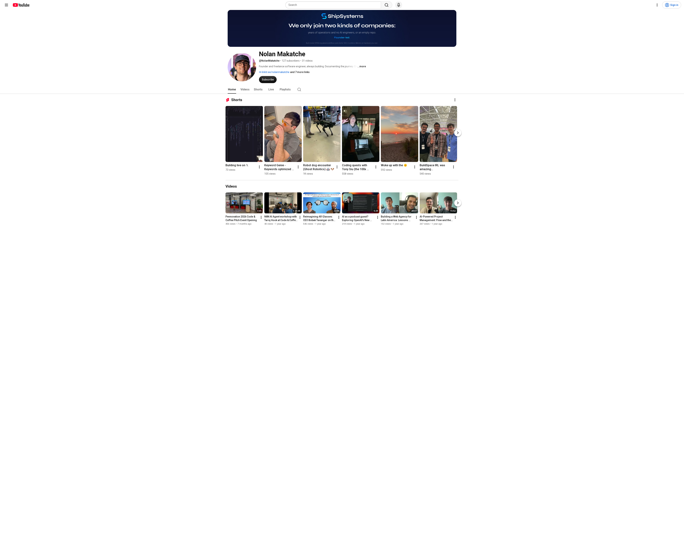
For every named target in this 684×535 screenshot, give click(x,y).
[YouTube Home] (21, 5)
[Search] (386, 5)
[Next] (457, 132)
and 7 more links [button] (300, 72)
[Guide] (6, 5)
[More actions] (454, 99)
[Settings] (657, 5)
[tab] (232, 89)
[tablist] (342, 89)
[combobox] (334, 5)
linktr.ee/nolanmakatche (275, 72)
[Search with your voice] (398, 5)
